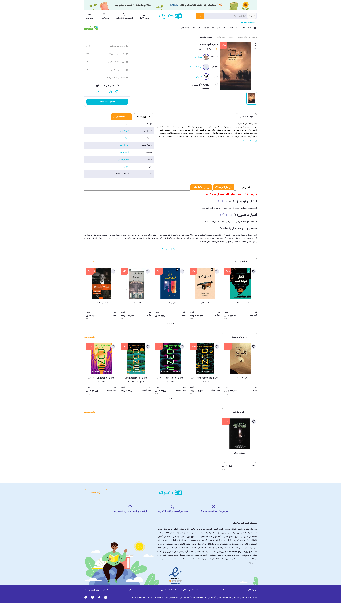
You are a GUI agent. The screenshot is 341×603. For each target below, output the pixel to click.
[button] (88, 296)
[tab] (143, 116)
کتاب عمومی (242, 37)
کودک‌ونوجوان (208, 27)
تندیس (199, 76)
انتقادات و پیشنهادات (188, 590)
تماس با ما (227, 590)
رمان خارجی (220, 37)
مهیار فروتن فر (195, 67)
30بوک (254, 37)
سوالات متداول (109, 590)
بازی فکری (196, 27)
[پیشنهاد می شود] (110, 91)
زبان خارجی (185, 27)
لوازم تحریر (233, 27)
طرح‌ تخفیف (149, 590)
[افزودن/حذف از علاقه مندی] (253, 271)
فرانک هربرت (196, 57)
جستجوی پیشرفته (248, 22)
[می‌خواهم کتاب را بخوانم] (104, 91)
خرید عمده (208, 590)
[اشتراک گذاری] (255, 44)
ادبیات (231, 37)
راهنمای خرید (129, 590)
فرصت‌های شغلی (168, 590)
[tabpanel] (119, 149)
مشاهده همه (89, 262)
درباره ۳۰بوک (251, 590)
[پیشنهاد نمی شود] (117, 91)
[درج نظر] (255, 50)
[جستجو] (200, 16)
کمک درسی (221, 27)
